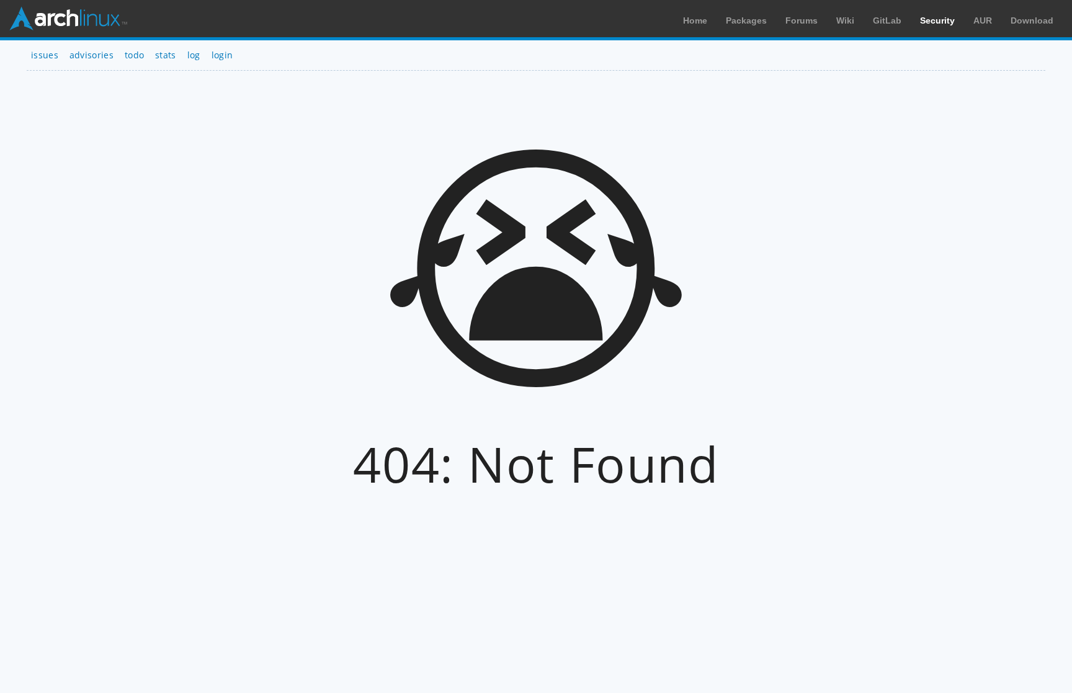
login (222, 55)
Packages (746, 20)
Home (695, 20)
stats (165, 55)
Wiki (845, 20)
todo (134, 55)
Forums (801, 20)
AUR (982, 20)
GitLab (887, 20)
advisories (91, 55)
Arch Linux (68, 18)
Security (937, 20)
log (193, 55)
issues (44, 55)
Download (1032, 20)
